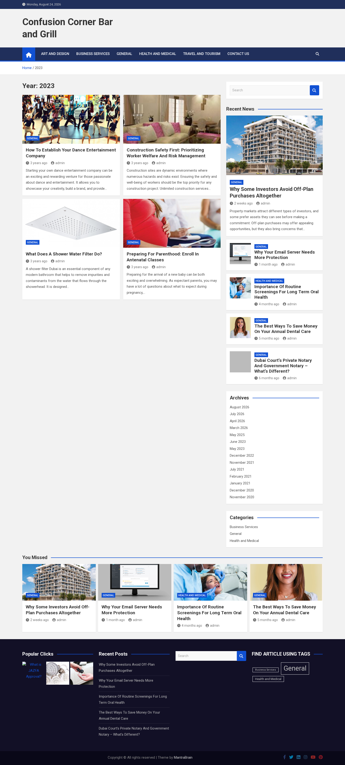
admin (60, 163)
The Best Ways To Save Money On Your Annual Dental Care (286, 328)
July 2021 (237, 469)
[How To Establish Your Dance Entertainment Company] (71, 119)
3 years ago (38, 163)
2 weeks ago (243, 203)
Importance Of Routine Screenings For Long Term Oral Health (286, 292)
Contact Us (238, 54)
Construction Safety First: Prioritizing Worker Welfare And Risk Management (166, 152)
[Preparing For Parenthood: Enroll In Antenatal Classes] (172, 223)
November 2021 (242, 462)
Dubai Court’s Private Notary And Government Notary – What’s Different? (283, 366)
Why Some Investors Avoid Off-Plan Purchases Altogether (57, 609)
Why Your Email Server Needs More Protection (284, 254)
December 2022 (242, 455)
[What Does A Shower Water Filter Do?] (71, 223)
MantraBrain (183, 757)
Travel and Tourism (201, 54)
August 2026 (239, 407)
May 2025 (237, 435)
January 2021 (240, 483)
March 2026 (239, 428)
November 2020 (242, 497)
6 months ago (269, 378)
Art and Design (55, 54)
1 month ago (268, 264)
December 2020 (242, 490)
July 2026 (237, 414)
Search (314, 90)
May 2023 (237, 449)
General (124, 54)
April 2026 (237, 421)
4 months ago (269, 304)
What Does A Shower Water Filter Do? (64, 254)
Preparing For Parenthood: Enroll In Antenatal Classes (163, 257)
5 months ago (269, 338)
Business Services (93, 54)
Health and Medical (157, 54)
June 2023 (238, 442)
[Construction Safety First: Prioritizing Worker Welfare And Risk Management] (172, 119)
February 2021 (241, 476)
